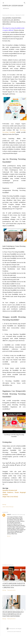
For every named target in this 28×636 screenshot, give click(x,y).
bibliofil (9, 514)
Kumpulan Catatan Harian (12, 5)
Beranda (6, 8)
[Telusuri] (25, 2)
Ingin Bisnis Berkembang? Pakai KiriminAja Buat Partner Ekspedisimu (13, 614)
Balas (8, 536)
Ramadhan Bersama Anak (9, 490)
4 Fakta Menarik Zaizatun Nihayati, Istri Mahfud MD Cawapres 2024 (13, 585)
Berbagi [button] (4, 504)
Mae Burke (18, 631)
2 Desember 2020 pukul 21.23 (18, 514)
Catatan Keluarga (9, 506)
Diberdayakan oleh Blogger (15, 628)
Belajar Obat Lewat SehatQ (10, 496)
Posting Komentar (11, 590)
